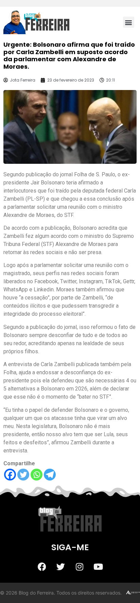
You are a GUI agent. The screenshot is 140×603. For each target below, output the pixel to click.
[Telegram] (50, 475)
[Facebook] (10, 475)
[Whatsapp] (36, 475)
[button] (128, 22)
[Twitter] (23, 475)
